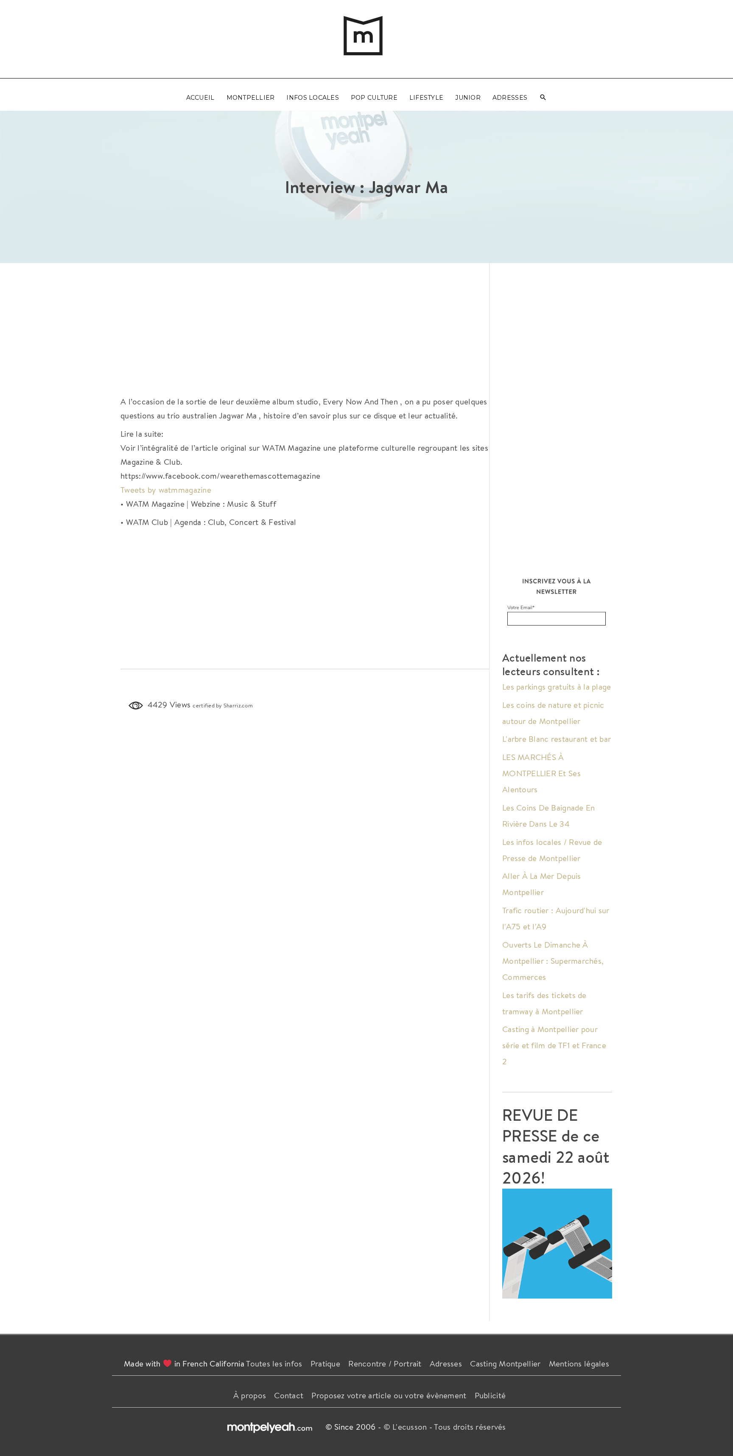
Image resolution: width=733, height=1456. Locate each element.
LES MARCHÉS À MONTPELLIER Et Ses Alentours (541, 773)
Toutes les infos (274, 1363)
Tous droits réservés (470, 1426)
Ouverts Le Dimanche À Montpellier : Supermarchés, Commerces (553, 960)
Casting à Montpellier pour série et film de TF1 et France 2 (554, 1045)
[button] (543, 98)
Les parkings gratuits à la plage (556, 686)
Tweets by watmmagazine (165, 489)
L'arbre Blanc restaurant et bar (556, 738)
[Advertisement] (305, 326)
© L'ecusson (405, 1426)
